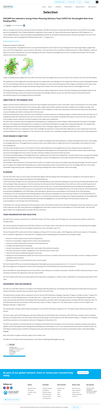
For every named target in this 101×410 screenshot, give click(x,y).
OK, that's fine (76, 407)
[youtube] (8, 388)
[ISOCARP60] (8, 5)
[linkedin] (11, 388)
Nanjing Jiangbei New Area (11, 41)
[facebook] (4, 388)
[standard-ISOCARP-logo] (11, 390)
